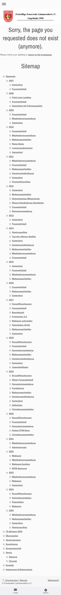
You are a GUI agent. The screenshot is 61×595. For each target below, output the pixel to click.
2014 (11, 228)
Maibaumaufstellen (21, 139)
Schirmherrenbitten (21, 498)
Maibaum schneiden (22, 321)
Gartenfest (17, 85)
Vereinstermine (13, 540)
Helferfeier (17, 405)
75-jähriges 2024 (14, 531)
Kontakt (10, 565)
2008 (11, 93)
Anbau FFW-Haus (21, 430)
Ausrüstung (12, 544)
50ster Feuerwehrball (22, 380)
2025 (11, 510)
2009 (11, 110)
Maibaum (16, 456)
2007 (11, 80)
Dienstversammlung (22, 211)
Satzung (13, 557)
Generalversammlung (22, 350)
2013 (11, 215)
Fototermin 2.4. (19, 316)
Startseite (10, 76)
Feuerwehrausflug (21, 182)
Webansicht (53, 580)
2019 (11, 371)
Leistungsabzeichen (22, 148)
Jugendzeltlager (20, 367)
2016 (11, 283)
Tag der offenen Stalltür (24, 236)
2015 (11, 262)
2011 (11, 156)
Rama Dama (18, 144)
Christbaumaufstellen (23, 409)
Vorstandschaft (13, 548)
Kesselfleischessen (22, 304)
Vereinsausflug (19, 232)
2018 (11, 337)
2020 (11, 413)
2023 (11, 472)
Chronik (13, 561)
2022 (11, 451)
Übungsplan (12, 536)
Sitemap (23, 580)
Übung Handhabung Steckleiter (28, 203)
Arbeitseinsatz (19, 447)
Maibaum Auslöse (21, 464)
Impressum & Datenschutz (19, 569)
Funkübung (18, 388)
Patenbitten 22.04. (21, 325)
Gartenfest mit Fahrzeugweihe (27, 106)
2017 (11, 300)
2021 (11, 439)
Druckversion (11, 580)
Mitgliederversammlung (24, 118)
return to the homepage (40, 55)
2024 (11, 489)
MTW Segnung (19, 468)
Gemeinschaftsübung (23, 173)
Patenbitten (18, 502)
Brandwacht (18, 312)
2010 (11, 127)
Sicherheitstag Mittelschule (26, 198)
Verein (9, 552)
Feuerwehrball (19, 89)
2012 (11, 186)
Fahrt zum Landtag (21, 97)
